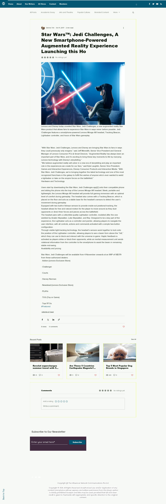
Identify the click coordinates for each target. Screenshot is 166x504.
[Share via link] (59, 320)
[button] (136, 3)
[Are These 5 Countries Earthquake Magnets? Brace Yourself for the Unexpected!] (83, 353)
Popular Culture (83, 12)
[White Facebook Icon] (32, 477)
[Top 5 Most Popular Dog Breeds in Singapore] (119, 353)
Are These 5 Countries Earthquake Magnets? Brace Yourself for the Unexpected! (81, 367)
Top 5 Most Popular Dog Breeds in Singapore (119, 367)
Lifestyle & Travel (48, 312)
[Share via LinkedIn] (53, 320)
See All (133, 339)
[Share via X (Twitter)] (48, 320)
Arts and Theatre (66, 12)
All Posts (33, 12)
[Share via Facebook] (42, 320)
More (115, 12)
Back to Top (3, 494)
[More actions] (123, 27)
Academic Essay (48, 12)
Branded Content (102, 12)
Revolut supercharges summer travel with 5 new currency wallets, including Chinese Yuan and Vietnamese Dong (46, 367)
